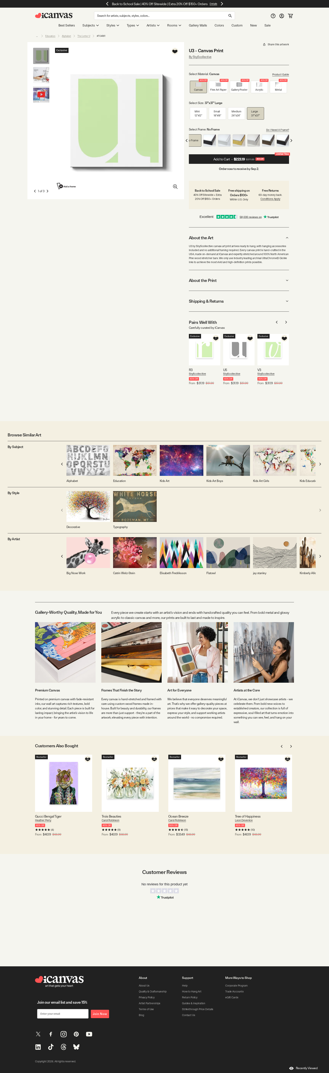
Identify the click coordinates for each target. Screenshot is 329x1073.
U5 (225, 370)
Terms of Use (146, 1009)
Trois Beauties (111, 816)
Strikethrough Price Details (197, 1009)
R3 (191, 370)
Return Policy (189, 997)
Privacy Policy (147, 997)
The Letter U (83, 36)
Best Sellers (66, 25)
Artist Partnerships (149, 1003)
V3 (259, 370)
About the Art (201, 237)
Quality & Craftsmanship (153, 991)
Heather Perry (43, 820)
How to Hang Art (191, 991)
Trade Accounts (234, 991)
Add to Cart (251, 157)
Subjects (88, 25)
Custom (237, 25)
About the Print (202, 280)
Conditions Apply (270, 198)
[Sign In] (281, 15)
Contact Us (188, 1015)
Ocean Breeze (178, 816)
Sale (267, 25)
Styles (110, 25)
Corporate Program (236, 985)
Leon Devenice (244, 820)
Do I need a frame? (277, 129)
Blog (141, 1015)
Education (50, 36)
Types (131, 25)
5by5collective (197, 373)
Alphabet (66, 36)
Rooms (172, 25)
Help (184, 985)
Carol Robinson (110, 820)
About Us (144, 985)
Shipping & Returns (206, 301)
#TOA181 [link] (101, 36)
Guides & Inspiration (193, 1003)
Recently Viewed (307, 1068)
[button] (198, 87)
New (253, 25)
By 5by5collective (200, 57)
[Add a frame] (66, 186)
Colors (219, 25)
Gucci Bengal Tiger (48, 816)
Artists (151, 25)
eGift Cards (231, 997)
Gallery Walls (198, 25)
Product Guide (280, 74)
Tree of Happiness (248, 816)
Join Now (100, 1014)
